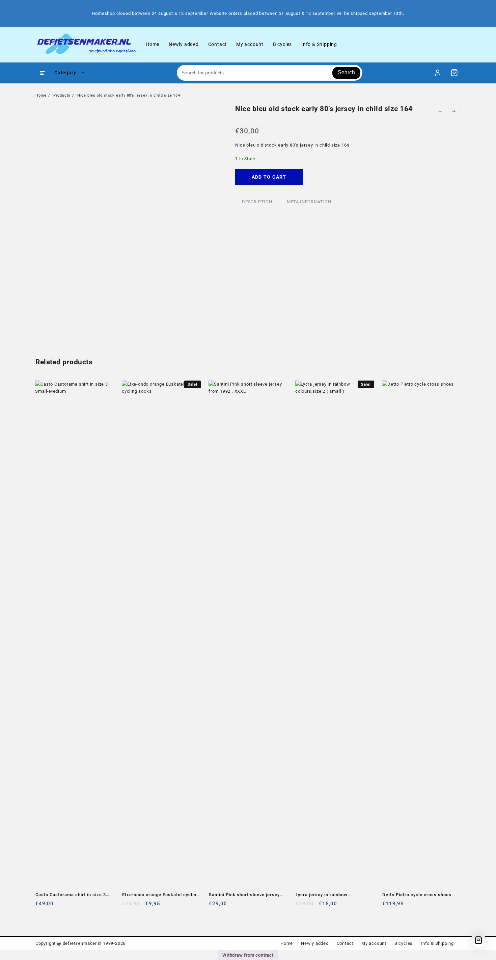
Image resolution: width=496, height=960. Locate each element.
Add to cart (269, 177)
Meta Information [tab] (309, 201)
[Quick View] (54, 906)
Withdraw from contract (248, 955)
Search (346, 72)
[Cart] (454, 72)
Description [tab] (257, 201)
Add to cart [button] (41, 906)
